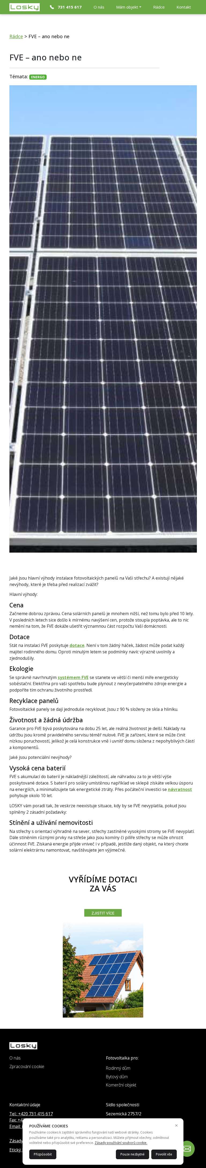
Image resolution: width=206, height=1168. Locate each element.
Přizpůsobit (43, 1154)
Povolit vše (164, 1154)
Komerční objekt (121, 1085)
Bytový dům (117, 1077)
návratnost (180, 789)
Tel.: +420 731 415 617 (31, 1114)
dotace (76, 645)
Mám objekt (127, 7)
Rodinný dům (118, 1068)
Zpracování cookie (26, 1066)
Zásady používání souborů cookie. (121, 1142)
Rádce (159, 7)
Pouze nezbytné (132, 1154)
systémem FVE (73, 677)
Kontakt (183, 7)
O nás (99, 7)
